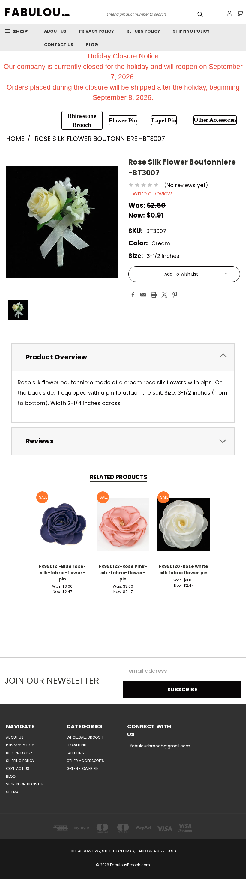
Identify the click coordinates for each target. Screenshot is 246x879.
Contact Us (58, 45)
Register (35, 784)
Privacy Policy (96, 31)
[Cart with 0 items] (240, 13)
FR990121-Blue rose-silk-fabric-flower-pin (62, 572)
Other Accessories (85, 760)
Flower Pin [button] (123, 120)
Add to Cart (62, 523)
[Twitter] (164, 295)
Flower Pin (76, 745)
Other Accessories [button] (215, 120)
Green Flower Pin (83, 768)
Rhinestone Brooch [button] (82, 120)
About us (55, 31)
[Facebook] (133, 295)
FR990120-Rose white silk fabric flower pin (183, 569)
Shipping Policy (191, 31)
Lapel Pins (75, 752)
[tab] (123, 357)
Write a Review (152, 193)
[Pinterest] (175, 295)
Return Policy (143, 31)
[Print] (154, 295)
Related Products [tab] (118, 477)
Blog (92, 45)
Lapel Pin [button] (164, 120)
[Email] (143, 295)
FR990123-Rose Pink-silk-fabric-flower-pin (123, 572)
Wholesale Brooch (85, 737)
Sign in (13, 784)
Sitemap (13, 791)
